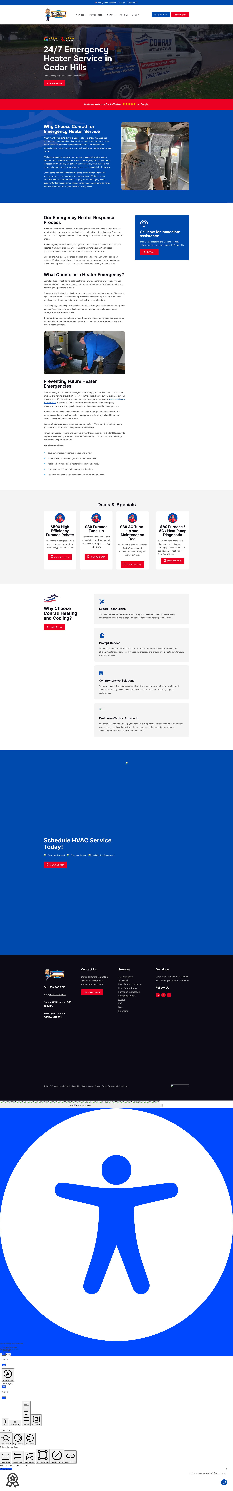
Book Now (133, 3)
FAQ (120, 1003)
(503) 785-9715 (160, 15)
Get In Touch (149, 252)
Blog (120, 1007)
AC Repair (123, 980)
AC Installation (125, 976)
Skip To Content (7, 1465)
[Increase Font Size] (4, 1354)
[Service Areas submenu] (103, 15)
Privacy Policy (101, 1086)
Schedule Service (54, 83)
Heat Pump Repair (127, 988)
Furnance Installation (129, 992)
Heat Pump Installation (130, 984)
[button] (161, 1105)
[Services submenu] (85, 15)
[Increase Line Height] (4, 1386)
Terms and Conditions (118, 1086)
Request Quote (180, 15)
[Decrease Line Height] (4, 1397)
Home (46, 76)
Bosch (121, 999)
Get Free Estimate (92, 992)
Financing (123, 1011)
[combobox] (80, 1104)
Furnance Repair (126, 995)
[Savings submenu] (115, 15)
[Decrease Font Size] (4, 1365)
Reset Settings (6, 1469)
